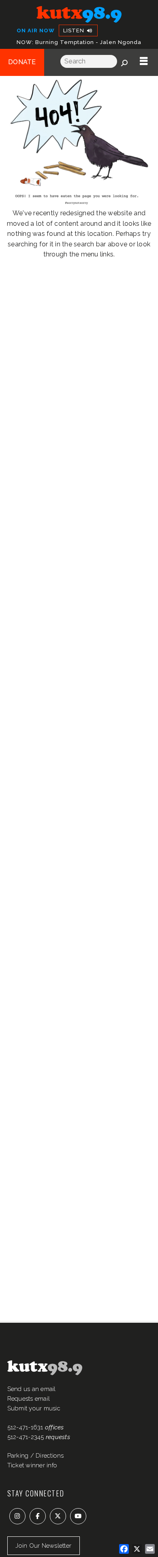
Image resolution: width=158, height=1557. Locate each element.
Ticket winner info (32, 1465)
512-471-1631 (25, 1427)
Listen (74, 30)
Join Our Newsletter (43, 1545)
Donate (22, 62)
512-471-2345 (25, 1437)
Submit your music (33, 1408)
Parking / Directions (35, 1455)
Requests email (28, 1398)
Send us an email (31, 1389)
